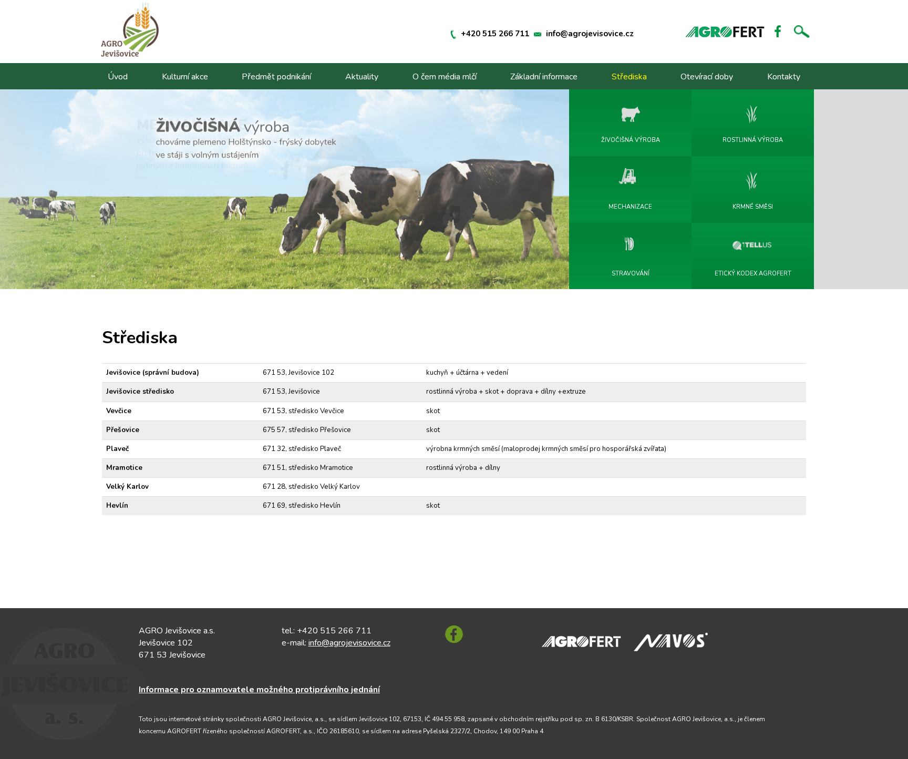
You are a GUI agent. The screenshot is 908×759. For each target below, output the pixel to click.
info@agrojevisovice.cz (590, 33)
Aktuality (361, 77)
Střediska (629, 77)
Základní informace (543, 77)
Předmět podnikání (276, 77)
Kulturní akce (185, 77)
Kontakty (783, 77)
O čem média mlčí (444, 77)
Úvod (118, 77)
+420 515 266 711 (495, 33)
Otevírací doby (706, 77)
